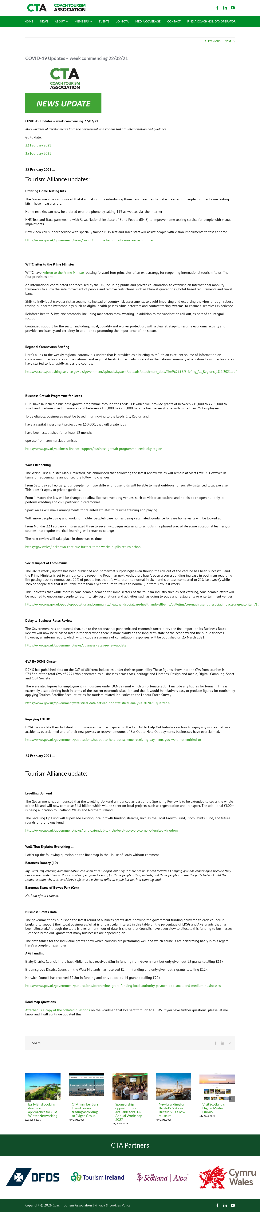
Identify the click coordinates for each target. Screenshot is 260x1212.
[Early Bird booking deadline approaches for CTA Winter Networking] (43, 1075)
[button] (28, 1099)
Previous (214, 41)
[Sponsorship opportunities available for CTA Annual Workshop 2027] (130, 1075)
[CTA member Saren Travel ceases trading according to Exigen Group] (86, 1075)
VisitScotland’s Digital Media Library (213, 1108)
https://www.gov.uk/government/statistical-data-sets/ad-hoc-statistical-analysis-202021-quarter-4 (97, 703)
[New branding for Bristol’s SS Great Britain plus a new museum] (173, 1075)
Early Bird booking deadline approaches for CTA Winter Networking (42, 1110)
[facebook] (217, 8)
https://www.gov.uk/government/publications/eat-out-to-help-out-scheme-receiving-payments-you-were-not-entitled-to (113, 739)
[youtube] (233, 8)
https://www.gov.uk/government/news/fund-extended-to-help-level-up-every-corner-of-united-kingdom (101, 830)
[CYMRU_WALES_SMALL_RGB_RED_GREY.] (227, 1167)
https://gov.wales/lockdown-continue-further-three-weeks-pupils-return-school (83, 547)
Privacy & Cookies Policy (112, 1205)
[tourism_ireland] (97, 1157)
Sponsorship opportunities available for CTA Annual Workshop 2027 (128, 1112)
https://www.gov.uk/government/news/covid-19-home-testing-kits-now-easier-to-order (89, 240)
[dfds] (32, 1157)
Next (227, 41)
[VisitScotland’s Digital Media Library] (217, 1075)
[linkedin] (225, 8)
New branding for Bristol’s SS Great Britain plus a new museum (172, 1110)
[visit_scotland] (162, 1157)
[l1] (55, 5)
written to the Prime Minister (63, 272)
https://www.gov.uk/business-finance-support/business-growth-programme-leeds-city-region (93, 448)
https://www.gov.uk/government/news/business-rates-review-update (75, 645)
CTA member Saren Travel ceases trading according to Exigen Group (86, 1110)
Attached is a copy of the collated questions (57, 1010)
